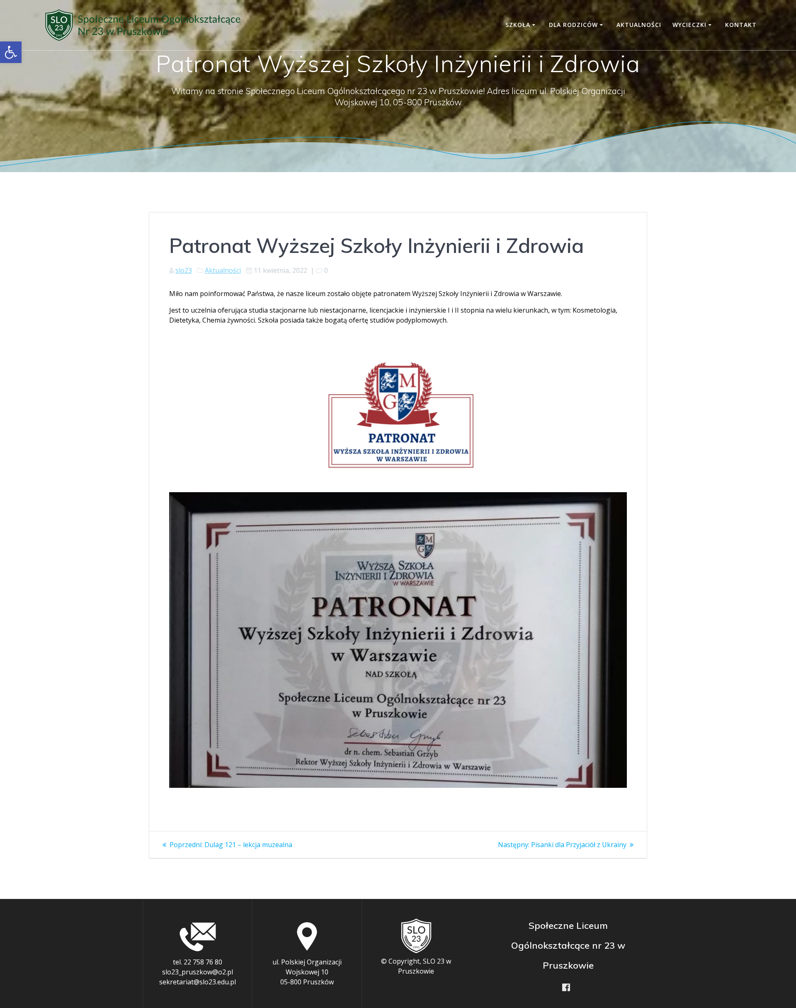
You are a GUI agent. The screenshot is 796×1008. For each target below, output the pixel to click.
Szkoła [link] (517, 25)
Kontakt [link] (741, 25)
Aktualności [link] (638, 25)
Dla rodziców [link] (573, 25)
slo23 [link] (183, 270)
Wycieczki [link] (689, 25)
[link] (11, 52)
